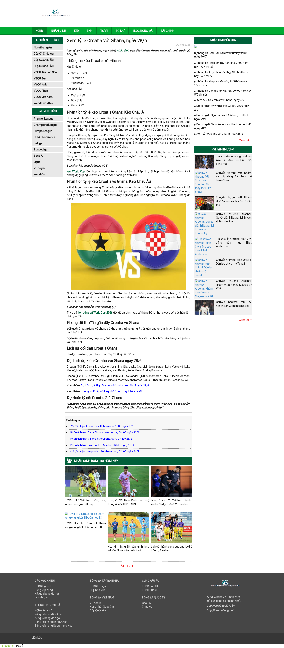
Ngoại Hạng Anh (43, 47)
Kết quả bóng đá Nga (47, 618)
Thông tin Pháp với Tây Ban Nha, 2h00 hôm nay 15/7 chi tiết (221, 64)
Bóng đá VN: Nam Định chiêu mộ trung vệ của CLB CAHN (128, 502)
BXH (89, 30)
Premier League (43, 118)
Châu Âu (147, 606)
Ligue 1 (38, 161)
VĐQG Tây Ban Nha (45, 72)
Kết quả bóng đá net (47, 593)
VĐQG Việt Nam (43, 96)
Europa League (43, 131)
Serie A (38, 155)
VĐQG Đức (40, 78)
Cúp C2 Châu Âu (44, 59)
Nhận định (58, 30)
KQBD (39, 30)
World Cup (40, 174)
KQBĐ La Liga (98, 586)
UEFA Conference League (44, 138)
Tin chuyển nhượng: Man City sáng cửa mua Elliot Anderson (234, 242)
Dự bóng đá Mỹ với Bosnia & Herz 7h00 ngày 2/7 (222, 107)
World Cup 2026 (43, 103)
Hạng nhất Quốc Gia (102, 606)
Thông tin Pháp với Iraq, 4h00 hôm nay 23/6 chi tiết (111, 391)
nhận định (123, 50)
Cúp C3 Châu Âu (44, 66)
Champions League (45, 124)
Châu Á (146, 602)
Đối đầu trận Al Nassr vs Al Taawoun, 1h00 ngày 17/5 (102, 426)
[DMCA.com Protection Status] (11, 645)
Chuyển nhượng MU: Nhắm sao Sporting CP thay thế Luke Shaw (234, 176)
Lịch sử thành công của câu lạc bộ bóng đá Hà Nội (171, 548)
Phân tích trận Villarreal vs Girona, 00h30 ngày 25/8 (101, 438)
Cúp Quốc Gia (98, 610)
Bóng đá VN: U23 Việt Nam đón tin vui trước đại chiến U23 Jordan (171, 502)
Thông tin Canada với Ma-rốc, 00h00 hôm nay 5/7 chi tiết (223, 92)
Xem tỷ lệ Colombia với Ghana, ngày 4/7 (220, 100)
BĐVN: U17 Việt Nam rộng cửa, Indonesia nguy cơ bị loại (85, 502)
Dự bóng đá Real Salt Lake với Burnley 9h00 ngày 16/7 (220, 54)
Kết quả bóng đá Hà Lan (49, 614)
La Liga (38, 143)
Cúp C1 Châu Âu (44, 53)
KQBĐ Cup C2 (150, 590)
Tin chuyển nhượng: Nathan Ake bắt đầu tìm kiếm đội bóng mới (234, 160)
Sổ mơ (120, 30)
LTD (76, 30)
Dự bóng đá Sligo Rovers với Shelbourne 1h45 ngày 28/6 (115, 385)
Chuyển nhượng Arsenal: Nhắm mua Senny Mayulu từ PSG (234, 284)
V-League (40, 168)
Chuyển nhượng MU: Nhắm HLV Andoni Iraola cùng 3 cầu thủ (234, 201)
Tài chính (167, 30)
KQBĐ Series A (44, 610)
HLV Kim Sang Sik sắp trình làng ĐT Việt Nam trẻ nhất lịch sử (128, 548)
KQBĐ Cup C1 (150, 586)
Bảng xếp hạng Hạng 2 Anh (51, 621)
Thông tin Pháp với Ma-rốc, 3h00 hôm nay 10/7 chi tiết (220, 83)
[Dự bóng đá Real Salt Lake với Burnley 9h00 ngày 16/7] (195, 46)
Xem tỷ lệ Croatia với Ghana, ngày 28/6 (219, 133)
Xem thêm (129, 565)
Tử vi (104, 30)
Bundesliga (40, 149)
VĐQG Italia (40, 84)
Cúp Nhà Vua (97, 590)
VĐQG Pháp (41, 90)
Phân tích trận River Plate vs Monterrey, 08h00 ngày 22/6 (104, 432)
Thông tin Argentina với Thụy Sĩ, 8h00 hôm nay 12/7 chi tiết (221, 74)
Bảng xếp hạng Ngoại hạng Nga (53, 625)
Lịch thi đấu (41, 597)
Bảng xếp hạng (44, 590)
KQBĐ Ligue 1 (43, 586)
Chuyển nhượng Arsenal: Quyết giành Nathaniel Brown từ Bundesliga (234, 217)
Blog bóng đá (143, 30)
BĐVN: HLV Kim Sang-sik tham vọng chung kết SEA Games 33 (85, 525)
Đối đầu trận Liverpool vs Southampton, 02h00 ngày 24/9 (104, 451)
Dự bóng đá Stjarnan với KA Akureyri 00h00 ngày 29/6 (221, 117)
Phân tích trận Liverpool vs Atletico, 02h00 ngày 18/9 (102, 445)
